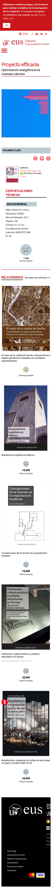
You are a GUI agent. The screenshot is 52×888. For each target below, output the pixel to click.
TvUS (41, 33)
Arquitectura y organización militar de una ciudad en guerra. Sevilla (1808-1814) (25, 761)
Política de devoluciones (17, 859)
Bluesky (36, 33)
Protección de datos (15, 867)
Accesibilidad (20, 33)
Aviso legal (11, 851)
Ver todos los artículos (36, 277)
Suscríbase (11, 870)
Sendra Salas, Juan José (30, 171)
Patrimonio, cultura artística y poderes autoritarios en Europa (20, 655)
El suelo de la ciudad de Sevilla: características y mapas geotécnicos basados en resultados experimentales (25, 358)
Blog (25, 33)
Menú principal (4, 51)
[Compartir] (35, 158)
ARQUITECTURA (22, 232)
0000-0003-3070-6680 (32, 173)
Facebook (32, 33)
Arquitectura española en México (18, 455)
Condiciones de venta (16, 855)
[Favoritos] (45, 292)
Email (46, 33)
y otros (23, 176)
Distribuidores (12, 863)
